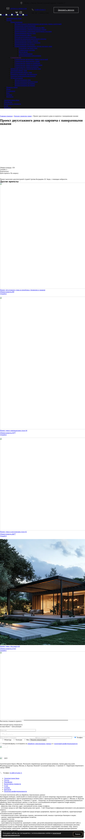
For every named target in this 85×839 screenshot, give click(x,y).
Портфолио (8, 782)
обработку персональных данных (39, 744)
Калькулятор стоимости (12, 784)
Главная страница (6, 116)
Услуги (6, 780)
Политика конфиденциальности (15, 791)
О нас (6, 786)
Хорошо (77, 834)
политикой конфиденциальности (66, 744)
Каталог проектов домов (23, 116)
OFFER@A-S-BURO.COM (18, 8)
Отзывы (7, 787)
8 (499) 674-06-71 (40, 9)
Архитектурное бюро (11, 778)
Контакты (7, 789)
